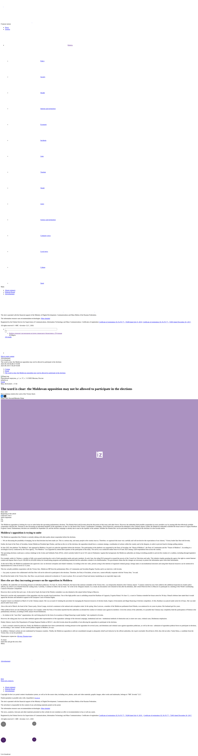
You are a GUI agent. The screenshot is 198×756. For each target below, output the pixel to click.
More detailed (45, 318)
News (7, 27)
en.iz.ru (37, 698)
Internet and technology (48, 109)
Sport (42, 283)
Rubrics (70, 45)
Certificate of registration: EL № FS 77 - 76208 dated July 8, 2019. (121, 715)
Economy (43, 124)
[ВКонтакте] (2, 396)
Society (42, 77)
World (42, 188)
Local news (44, 251)
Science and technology (48, 220)
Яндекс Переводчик (24, 636)
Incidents (43, 140)
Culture (42, 267)
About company (10, 290)
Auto (42, 156)
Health (42, 93)
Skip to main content (7, 356)
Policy (42, 61)
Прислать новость (7, 681)
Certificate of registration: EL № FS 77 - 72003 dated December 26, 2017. (167, 322)
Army (42, 204)
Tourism (43, 172)
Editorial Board (10, 292)
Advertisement (9, 294)
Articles (7, 29)
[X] (5, 396)
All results (8, 337)
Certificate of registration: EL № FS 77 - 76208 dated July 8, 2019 (120, 322)
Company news (45, 236)
